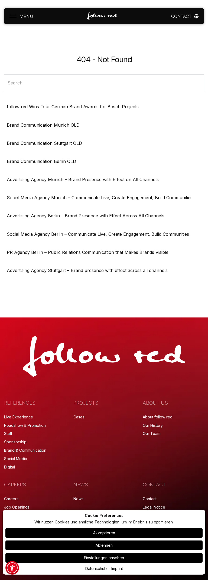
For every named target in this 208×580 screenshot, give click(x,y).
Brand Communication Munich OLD (43, 125)
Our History (153, 425)
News (78, 498)
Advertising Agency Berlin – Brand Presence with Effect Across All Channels (85, 215)
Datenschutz (96, 568)
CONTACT (181, 16)
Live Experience (18, 417)
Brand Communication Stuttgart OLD (44, 143)
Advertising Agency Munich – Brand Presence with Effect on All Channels (83, 179)
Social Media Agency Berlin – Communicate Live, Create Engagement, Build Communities (98, 234)
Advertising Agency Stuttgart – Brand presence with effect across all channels (87, 270)
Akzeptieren (104, 532)
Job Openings (17, 507)
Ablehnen (104, 545)
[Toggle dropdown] (196, 16)
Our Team (151, 433)
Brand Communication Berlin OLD (41, 161)
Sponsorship (15, 442)
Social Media (15, 458)
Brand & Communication (25, 450)
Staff (8, 433)
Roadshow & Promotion (25, 425)
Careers (11, 498)
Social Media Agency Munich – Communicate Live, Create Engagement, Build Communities (100, 197)
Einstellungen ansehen (104, 557)
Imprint (117, 568)
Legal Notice (154, 507)
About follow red (158, 417)
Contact (150, 498)
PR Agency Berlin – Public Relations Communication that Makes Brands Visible (87, 252)
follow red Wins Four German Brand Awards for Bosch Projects (73, 106)
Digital (9, 467)
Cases (78, 417)
